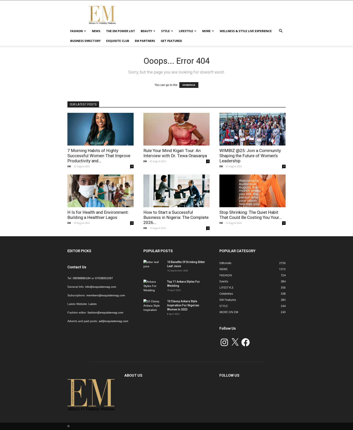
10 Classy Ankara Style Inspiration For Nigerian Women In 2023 (183, 305)
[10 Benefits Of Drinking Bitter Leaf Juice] (153, 267)
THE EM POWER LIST (120, 31)
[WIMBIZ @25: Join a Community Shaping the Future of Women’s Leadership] (252, 129)
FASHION (76, 31)
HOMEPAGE (188, 85)
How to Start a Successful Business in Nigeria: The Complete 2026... (176, 217)
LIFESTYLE (186, 31)
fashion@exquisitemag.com (105, 312)
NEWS (96, 31)
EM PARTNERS (145, 41)
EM (69, 166)
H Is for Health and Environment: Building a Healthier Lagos (97, 215)
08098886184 (82, 278)
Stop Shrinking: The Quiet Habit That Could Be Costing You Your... (250, 215)
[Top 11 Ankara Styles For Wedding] (153, 287)
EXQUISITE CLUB (117, 41)
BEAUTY (146, 31)
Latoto (92, 304)
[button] (281, 31)
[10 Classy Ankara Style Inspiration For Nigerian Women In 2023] (153, 306)
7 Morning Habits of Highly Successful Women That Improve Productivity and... (98, 155)
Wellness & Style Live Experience (246, 31)
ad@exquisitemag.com (113, 321)
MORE (206, 31)
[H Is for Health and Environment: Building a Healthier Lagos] (100, 191)
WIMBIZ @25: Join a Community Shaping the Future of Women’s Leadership (250, 155)
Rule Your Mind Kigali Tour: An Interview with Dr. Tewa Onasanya (175, 153)
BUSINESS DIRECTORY (85, 41)
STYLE (165, 31)
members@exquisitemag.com (105, 295)
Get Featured (171, 41)
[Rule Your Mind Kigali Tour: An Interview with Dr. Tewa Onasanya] (176, 129)
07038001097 (104, 278)
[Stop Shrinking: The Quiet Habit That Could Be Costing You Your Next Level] (252, 191)
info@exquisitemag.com (100, 286)
